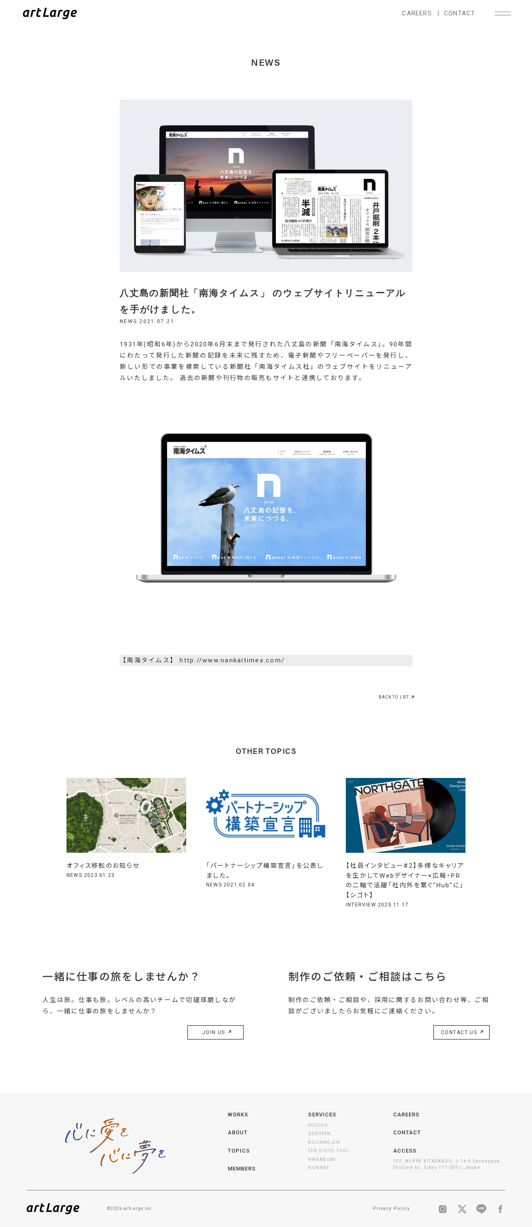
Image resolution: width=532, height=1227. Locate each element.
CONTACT (459, 13)
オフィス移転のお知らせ (103, 865)
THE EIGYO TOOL (329, 1150)
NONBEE (319, 1167)
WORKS (238, 1114)
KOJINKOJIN (324, 1142)
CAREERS (416, 13)
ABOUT (238, 1132)
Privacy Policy (391, 1208)
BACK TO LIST (394, 697)
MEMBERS (242, 1168)
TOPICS (239, 1151)
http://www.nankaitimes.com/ (232, 660)
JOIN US (214, 1032)
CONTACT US (460, 1032)
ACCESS (404, 1151)
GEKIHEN (319, 1133)
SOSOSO (318, 1125)
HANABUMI (322, 1159)
